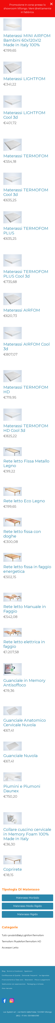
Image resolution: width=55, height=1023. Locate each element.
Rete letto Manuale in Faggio (24, 609)
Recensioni (29, 980)
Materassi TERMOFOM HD (25, 389)
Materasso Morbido (27, 897)
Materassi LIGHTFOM (24, 78)
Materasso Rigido (27, 914)
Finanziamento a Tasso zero (12, 980)
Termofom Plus (10, 941)
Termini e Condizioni (15, 971)
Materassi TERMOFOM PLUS (25, 230)
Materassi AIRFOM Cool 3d (26, 346)
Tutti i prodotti (9, 935)
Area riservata (7, 988)
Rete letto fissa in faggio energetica (27, 569)
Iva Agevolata (44, 975)
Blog (3, 971)
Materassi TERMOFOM (25, 155)
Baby (19, 935)
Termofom (38, 935)
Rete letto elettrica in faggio (24, 644)
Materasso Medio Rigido (27, 906)
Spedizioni (28, 971)
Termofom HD (33, 941)
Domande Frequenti (29, 975)
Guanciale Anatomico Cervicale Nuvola (24, 722)
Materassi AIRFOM (21, 310)
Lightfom (27, 935)
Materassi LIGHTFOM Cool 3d (24, 115)
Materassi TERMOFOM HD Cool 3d (25, 428)
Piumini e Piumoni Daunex (21, 788)
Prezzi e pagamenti (42, 980)
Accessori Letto (10, 947)
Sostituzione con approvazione (14, 984)
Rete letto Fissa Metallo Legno (26, 463)
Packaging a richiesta (35, 984)
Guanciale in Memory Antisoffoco (24, 683)
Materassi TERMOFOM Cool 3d (25, 192)
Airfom (22, 941)
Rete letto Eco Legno (24, 500)
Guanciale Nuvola (20, 755)
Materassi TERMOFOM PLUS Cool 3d (25, 274)
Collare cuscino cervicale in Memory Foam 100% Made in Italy (27, 834)
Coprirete (12, 869)
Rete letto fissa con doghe (22, 534)
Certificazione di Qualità (11, 975)
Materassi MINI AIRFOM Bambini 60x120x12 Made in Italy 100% (27, 40)
